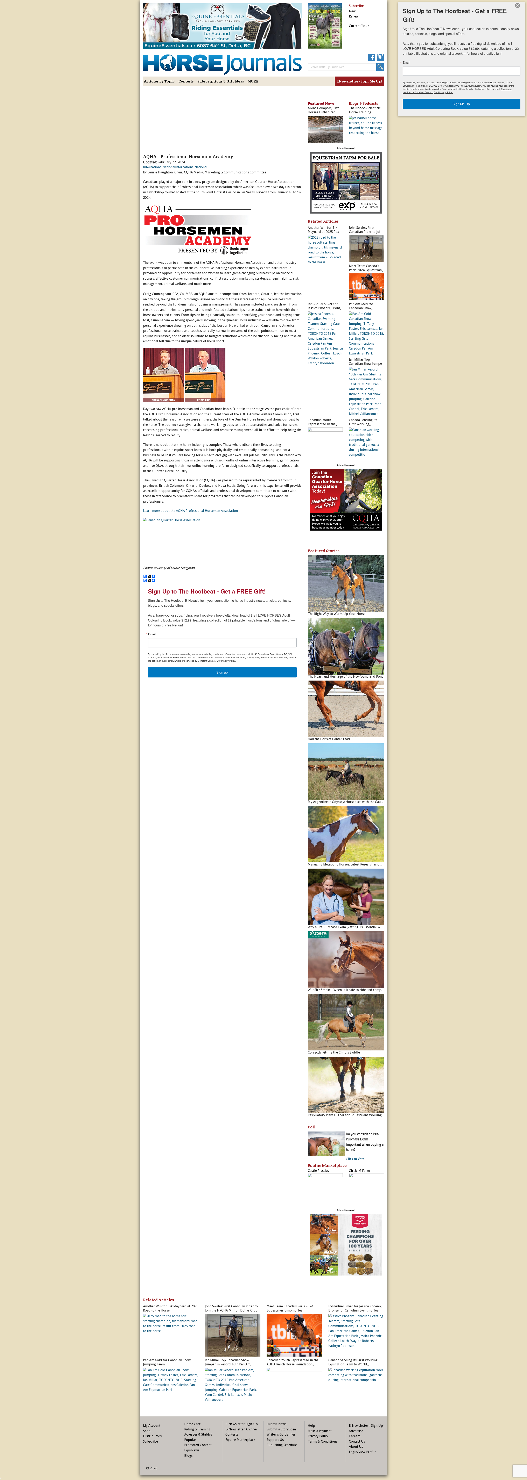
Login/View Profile (362, 1452)
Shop (146, 1431)
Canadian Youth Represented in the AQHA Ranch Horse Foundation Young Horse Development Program (293, 1364)
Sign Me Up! (461, 103)
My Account (151, 1426)
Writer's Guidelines (281, 1434)
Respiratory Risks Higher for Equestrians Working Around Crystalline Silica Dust (367, 1115)
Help (311, 1426)
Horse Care (192, 1424)
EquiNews (191, 1450)
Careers (354, 1436)
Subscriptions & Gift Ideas (220, 81)
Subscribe (150, 1441)
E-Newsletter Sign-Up (241, 1424)
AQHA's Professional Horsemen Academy (188, 156)
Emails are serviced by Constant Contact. (195, 660)
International (152, 167)
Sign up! (222, 672)
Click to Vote (355, 1159)
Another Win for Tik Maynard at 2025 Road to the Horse (324, 232)
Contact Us (357, 1441)
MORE (252, 81)
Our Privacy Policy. (226, 660)
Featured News (321, 103)
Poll (311, 1127)
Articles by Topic (159, 81)
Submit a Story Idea (281, 1429)
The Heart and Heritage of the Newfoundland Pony (345, 676)
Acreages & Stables (198, 1434)
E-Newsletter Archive (241, 1429)
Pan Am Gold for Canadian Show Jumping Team (361, 308)
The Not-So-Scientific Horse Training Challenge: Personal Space (364, 114)
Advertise (356, 1431)
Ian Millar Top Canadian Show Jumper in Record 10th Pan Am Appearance (366, 366)
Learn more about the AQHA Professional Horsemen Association (190, 511)
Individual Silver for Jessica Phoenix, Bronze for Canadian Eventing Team (325, 310)
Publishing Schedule (282, 1445)
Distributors (152, 1436)
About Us (356, 1447)
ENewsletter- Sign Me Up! (359, 81)
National (168, 167)
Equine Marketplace (240, 1440)
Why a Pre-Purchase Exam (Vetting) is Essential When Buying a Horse (358, 927)
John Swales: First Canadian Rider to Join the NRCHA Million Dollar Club (365, 234)
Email (152, 634)
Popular (190, 1440)
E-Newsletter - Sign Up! (366, 1426)
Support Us (275, 1440)
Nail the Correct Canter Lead (329, 739)
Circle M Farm (359, 1171)
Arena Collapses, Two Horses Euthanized (323, 110)
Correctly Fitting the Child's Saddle (334, 1052)
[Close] (517, 5)
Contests (186, 81)
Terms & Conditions (322, 1441)
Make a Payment (320, 1431)
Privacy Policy (318, 1436)
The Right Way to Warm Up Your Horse (336, 614)
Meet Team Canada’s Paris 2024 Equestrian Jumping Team (365, 270)
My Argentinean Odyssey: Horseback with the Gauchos (347, 802)
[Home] (222, 61)
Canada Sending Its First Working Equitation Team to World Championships (365, 426)
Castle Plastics (318, 1171)
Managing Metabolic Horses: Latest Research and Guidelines (352, 864)
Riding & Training (197, 1429)
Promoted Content (198, 1445)
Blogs (188, 1456)
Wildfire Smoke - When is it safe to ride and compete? (347, 990)
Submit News (276, 1424)
